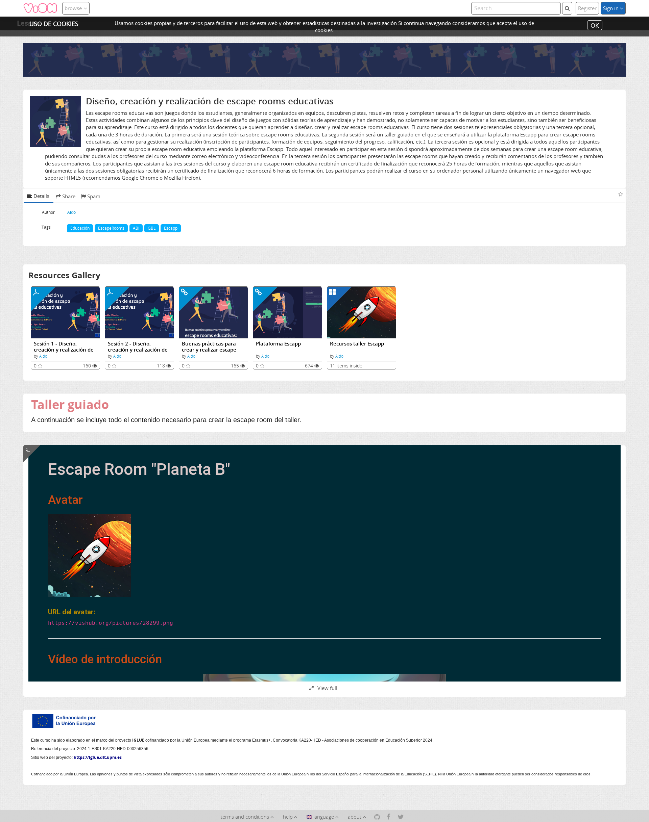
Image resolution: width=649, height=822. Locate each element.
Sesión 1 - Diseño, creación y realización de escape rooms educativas (64, 346)
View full (326, 688)
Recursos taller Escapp (357, 343)
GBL (151, 228)
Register (587, 8)
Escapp (170, 228)
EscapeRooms (111, 228)
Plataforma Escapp (278, 343)
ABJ (136, 228)
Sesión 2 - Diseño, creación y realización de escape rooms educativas (138, 346)
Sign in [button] (611, 8)
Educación (80, 228)
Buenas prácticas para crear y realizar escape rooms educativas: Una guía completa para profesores (210, 346)
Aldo (43, 356)
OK (595, 25)
